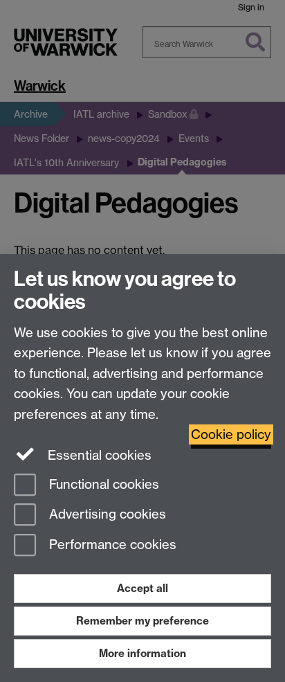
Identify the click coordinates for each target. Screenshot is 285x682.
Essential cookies (97, 455)
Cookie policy (231, 434)
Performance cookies (111, 545)
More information (142, 653)
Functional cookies (102, 484)
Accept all (142, 588)
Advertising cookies (106, 515)
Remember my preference (142, 620)
